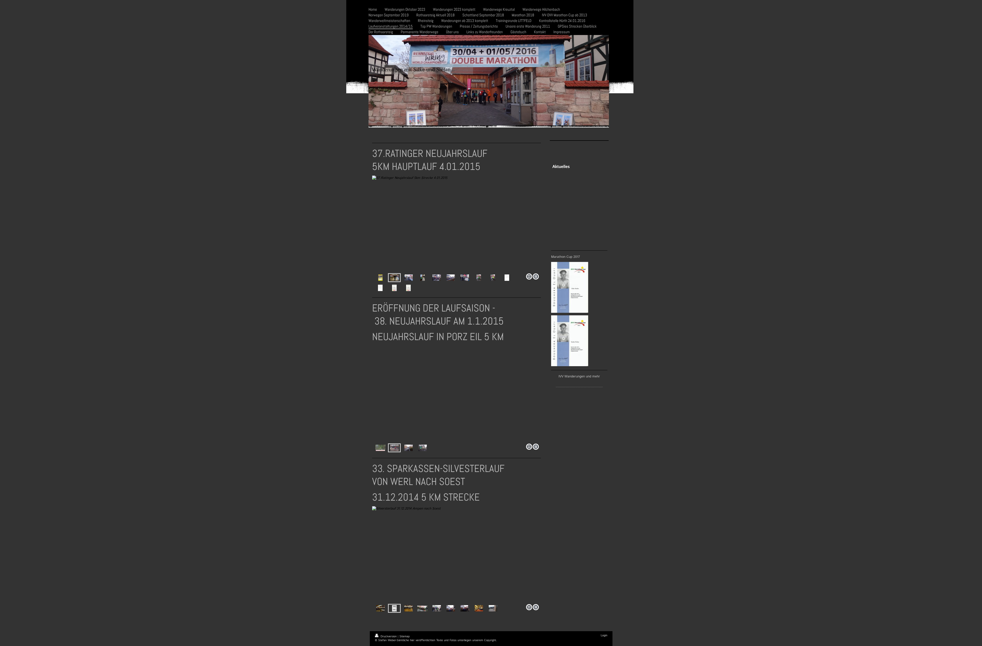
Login (604, 635)
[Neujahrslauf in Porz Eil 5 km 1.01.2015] (440, 394)
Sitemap (404, 637)
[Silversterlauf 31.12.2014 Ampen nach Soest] (429, 554)
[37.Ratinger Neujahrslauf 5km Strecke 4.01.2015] (456, 223)
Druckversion (389, 637)
